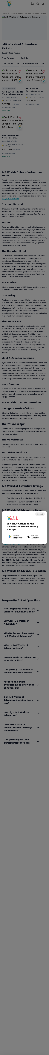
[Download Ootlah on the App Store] (33, 536)
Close (40, 514)
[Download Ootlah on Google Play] (15, 536)
